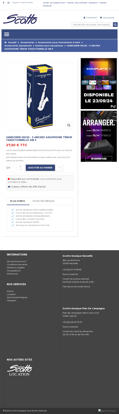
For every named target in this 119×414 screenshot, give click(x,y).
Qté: (8, 167)
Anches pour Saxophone (49, 45)
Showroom (47, 6)
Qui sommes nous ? (58, 3)
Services (70, 3)
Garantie (102, 3)
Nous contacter (81, 3)
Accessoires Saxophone (18, 45)
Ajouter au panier (40, 167)
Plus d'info (17, 201)
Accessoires (27, 42)
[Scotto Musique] (21, 19)
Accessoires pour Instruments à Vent (59, 42)
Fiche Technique (43, 201)
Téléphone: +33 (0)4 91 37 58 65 (22, 2)
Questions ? (93, 3)
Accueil (46, 3)
